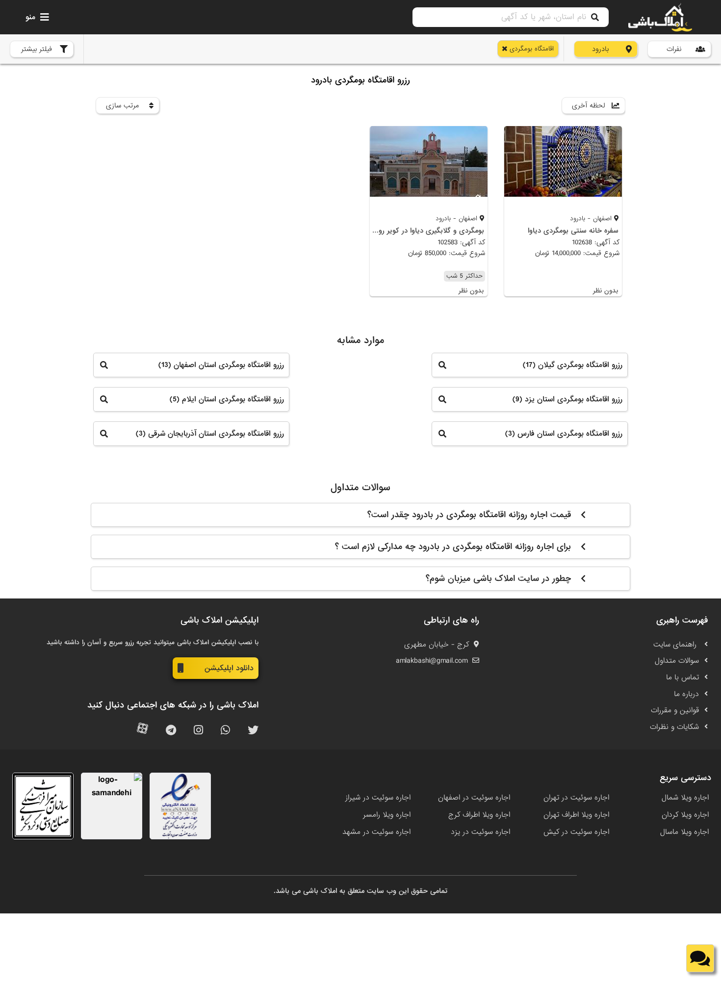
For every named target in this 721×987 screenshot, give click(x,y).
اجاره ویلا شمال (685, 798)
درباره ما (686, 694)
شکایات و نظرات (674, 727)
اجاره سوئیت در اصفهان (474, 798)
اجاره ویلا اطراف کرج (479, 815)
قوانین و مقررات (675, 710)
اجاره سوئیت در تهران (576, 798)
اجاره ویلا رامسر (387, 815)
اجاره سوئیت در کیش (576, 832)
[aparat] (142, 731)
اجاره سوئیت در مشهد (376, 832)
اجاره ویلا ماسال (684, 832)
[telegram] (171, 731)
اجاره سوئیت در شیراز (378, 798)
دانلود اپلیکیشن (229, 668)
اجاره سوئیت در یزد (480, 832)
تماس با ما (682, 677)
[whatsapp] (225, 731)
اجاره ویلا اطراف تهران (576, 815)
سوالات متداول (677, 661)
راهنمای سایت (676, 644)
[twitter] (253, 731)
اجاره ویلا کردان (685, 815)
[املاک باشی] (660, 17)
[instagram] (198, 731)
